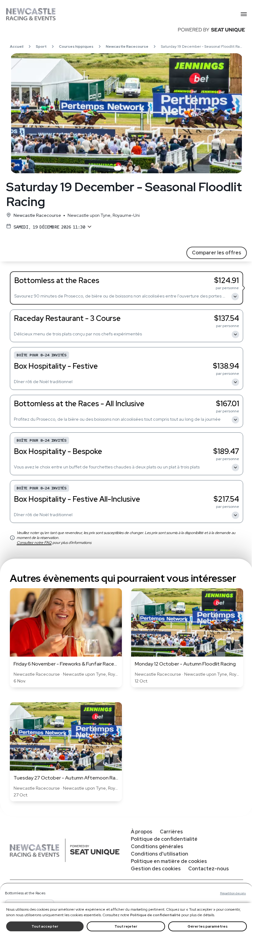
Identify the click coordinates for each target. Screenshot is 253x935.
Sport (41, 46)
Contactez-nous (208, 868)
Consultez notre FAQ (34, 542)
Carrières (171, 831)
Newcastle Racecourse (127, 46)
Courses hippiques (76, 46)
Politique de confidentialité (155, 915)
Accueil (16, 46)
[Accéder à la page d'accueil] (123, 14)
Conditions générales (157, 846)
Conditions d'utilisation (159, 854)
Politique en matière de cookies (169, 861)
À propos (141, 831)
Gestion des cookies (156, 868)
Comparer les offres (216, 252)
